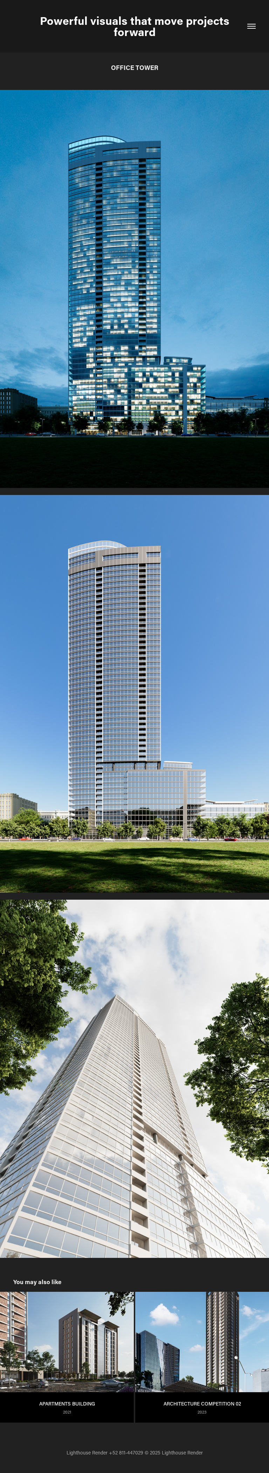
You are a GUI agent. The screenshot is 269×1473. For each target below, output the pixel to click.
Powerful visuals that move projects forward (136, 26)
